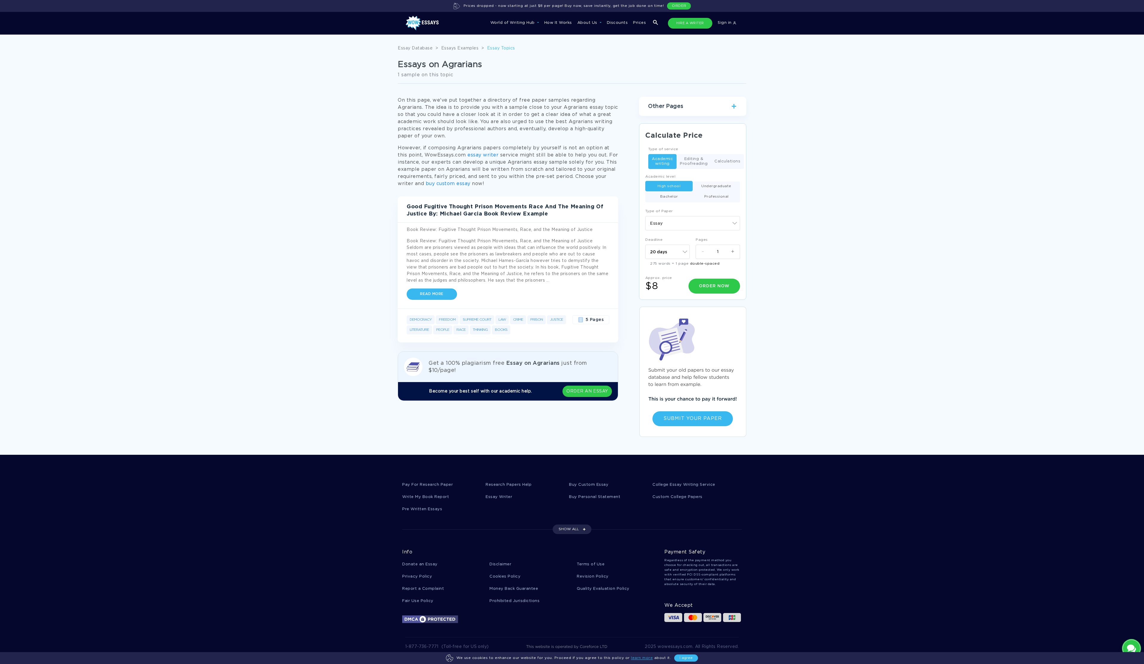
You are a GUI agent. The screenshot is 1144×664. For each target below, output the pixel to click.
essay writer (482, 155)
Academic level (660, 176)
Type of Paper (659, 211)
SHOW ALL (569, 529)
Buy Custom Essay (588, 484)
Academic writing (662, 161)
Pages (702, 239)
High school (669, 186)
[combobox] (692, 223)
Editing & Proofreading (694, 161)
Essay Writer (499, 497)
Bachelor (669, 196)
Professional (716, 196)
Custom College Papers (677, 497)
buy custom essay (448, 183)
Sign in (725, 22)
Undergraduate (716, 186)
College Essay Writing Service (683, 484)
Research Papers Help (508, 484)
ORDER (679, 5)
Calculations (727, 161)
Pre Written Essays (422, 509)
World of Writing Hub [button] (513, 22)
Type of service (663, 149)
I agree (686, 658)
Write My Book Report (425, 497)
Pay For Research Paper (427, 484)
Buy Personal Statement (594, 497)
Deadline (654, 239)
